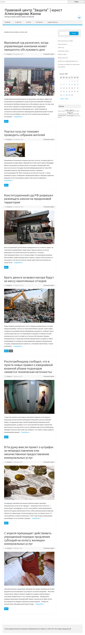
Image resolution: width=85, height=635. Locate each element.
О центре (18, 22)
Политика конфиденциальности (68, 61)
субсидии (70, 115)
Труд (74, 114)
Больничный (61, 111)
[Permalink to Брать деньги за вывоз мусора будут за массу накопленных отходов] (29, 323)
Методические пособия (65, 41)
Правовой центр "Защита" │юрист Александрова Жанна (33, 11)
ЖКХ (6, 121)
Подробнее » (18, 116)
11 (77, 84)
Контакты (39, 22)
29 (69, 95)
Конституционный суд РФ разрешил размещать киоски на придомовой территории (28, 199)
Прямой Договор (62, 114)
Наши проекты (53, 22)
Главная (7, 22)
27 (64, 95)
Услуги (28, 22)
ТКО (10, 351)
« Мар (62, 99)
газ (77, 114)
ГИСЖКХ (69, 110)
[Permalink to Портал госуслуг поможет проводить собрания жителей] (14, 158)
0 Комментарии (48, 54)
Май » (67, 99)
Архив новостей (63, 57)
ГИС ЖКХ (77, 111)
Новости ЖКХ (62, 54)
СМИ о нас (61, 47)
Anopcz (9, 54)
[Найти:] (34, 1)
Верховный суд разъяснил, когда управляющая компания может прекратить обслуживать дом (26, 46)
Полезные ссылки (63, 51)
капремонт (62, 115)
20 (64, 91)
